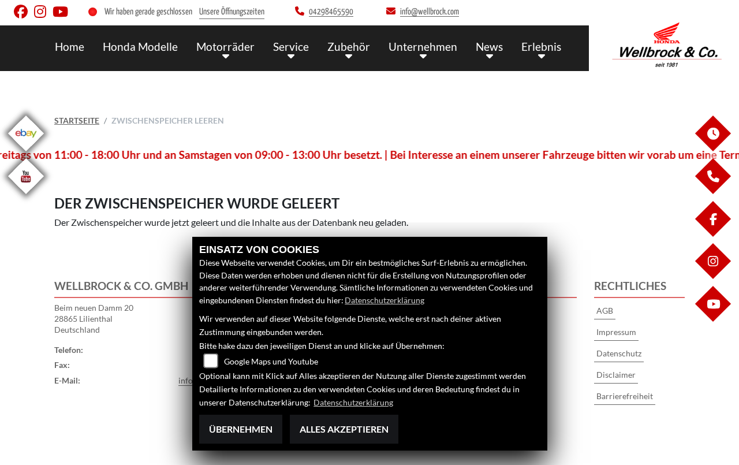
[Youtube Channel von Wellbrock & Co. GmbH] (63, 14)
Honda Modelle (140, 46)
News (489, 46)
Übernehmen (241, 428)
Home (69, 46)
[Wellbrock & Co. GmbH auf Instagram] (43, 14)
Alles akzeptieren (344, 428)
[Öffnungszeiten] (712, 148)
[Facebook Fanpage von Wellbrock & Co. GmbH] (24, 14)
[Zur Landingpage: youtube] (26, 196)
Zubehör (348, 46)
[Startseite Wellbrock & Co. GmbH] (667, 45)
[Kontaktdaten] (712, 190)
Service (291, 46)
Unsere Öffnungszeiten (231, 12)
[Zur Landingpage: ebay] (26, 153)
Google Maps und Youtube (271, 361)
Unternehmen (423, 46)
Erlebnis (541, 46)
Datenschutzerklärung (384, 300)
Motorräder (225, 46)
